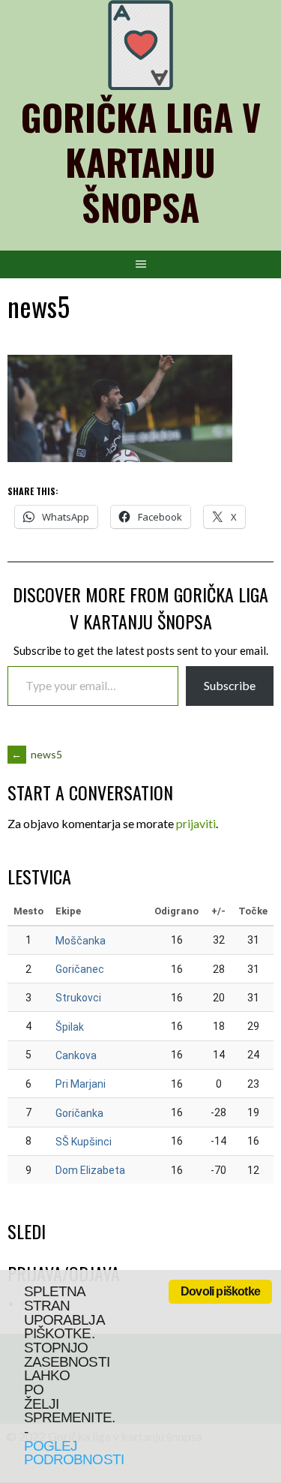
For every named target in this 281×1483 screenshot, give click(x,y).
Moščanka (80, 941)
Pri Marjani (80, 1084)
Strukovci (78, 998)
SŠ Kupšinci (83, 1142)
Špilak (69, 1027)
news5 (36, 754)
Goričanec (79, 969)
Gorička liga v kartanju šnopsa (141, 161)
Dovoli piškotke (220, 1291)
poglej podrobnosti (74, 1453)
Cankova (76, 1055)
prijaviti (196, 823)
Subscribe (230, 685)
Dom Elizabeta (90, 1170)
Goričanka (79, 1113)
